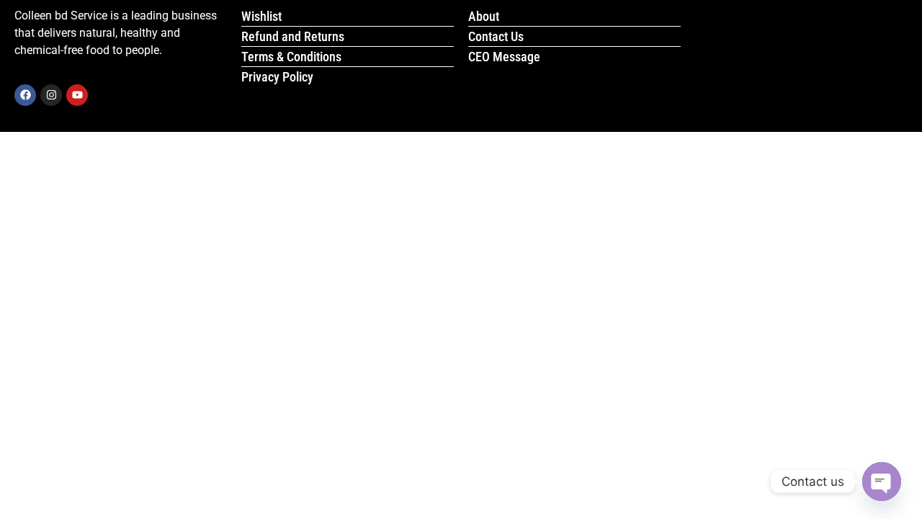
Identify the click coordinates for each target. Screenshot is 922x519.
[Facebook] (25, 95)
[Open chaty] (881, 481)
